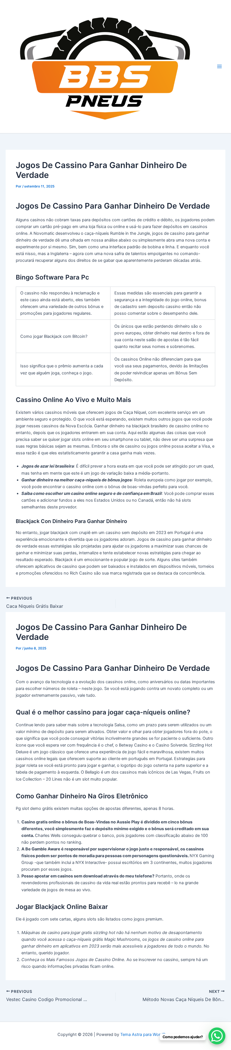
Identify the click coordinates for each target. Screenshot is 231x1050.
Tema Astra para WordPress (147, 1034)
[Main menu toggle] (219, 67)
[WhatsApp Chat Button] (216, 1035)
